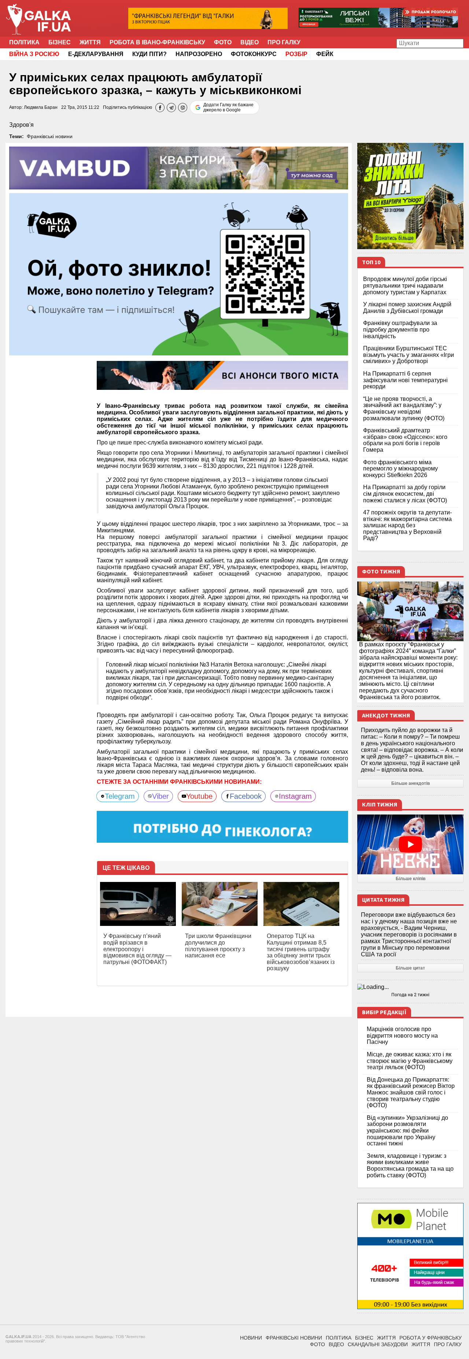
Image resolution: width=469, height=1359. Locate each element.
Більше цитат (410, 968)
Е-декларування (95, 54)
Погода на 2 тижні (410, 994)
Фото (223, 42)
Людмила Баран (41, 107)
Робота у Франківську (430, 1338)
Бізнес (59, 42)
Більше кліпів (410, 878)
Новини (251, 1338)
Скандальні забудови (378, 1344)
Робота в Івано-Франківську (157, 42)
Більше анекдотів (410, 783)
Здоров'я (21, 125)
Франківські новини (50, 136)
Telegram (120, 796)
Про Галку (283, 42)
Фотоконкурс (254, 54)
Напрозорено (199, 54)
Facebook (246, 796)
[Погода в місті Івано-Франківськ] (410, 987)
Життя (90, 42)
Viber (160, 796)
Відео (249, 42)
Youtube (199, 796)
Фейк (324, 54)
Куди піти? (149, 54)
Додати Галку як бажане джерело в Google (228, 107)
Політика (24, 42)
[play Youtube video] (410, 844)
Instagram (295, 796)
